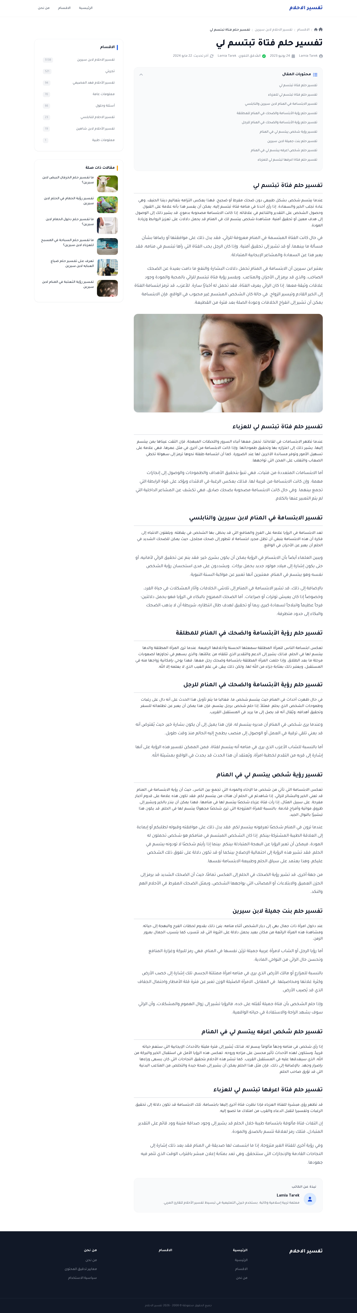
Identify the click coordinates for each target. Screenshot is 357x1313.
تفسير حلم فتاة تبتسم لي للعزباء (292, 95)
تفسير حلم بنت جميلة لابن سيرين (292, 141)
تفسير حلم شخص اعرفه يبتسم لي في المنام (284, 151)
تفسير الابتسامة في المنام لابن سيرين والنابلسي (281, 104)
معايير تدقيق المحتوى (81, 1269)
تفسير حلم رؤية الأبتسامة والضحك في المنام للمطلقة (277, 113)
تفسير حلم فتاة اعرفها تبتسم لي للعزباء (287, 160)
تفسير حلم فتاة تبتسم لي (298, 85)
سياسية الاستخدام (82, 1278)
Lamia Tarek (308, 56)
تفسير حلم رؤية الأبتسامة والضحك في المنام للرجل (279, 123)
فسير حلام (306, 8)
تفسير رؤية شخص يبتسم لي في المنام (288, 132)
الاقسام (64, 8)
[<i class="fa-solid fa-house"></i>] (318, 30)
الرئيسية (86, 8)
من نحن (44, 8)
